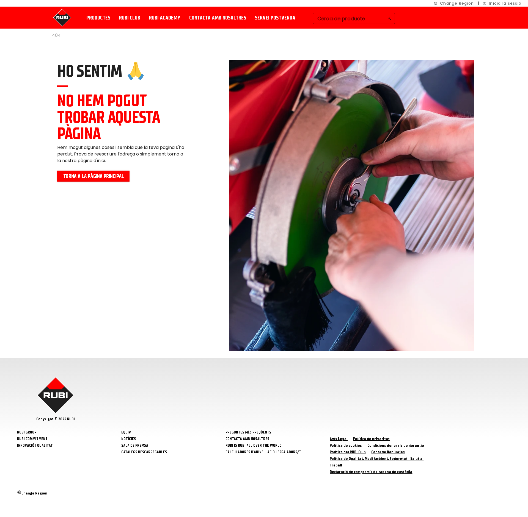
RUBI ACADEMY (164, 18)
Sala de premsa (134, 445)
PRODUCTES (98, 18)
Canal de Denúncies (388, 452)
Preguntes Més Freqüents (248, 432)
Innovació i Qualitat (35, 445)
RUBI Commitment (32, 439)
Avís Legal (339, 439)
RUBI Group (26, 432)
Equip (126, 432)
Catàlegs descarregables (144, 452)
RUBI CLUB (129, 18)
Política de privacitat (371, 439)
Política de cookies (346, 445)
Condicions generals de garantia (395, 445)
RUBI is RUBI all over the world (254, 445)
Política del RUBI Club (348, 452)
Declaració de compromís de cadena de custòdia (371, 471)
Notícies (128, 439)
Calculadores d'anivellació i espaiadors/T (263, 452)
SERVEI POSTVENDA (275, 18)
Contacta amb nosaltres (217, 18)
